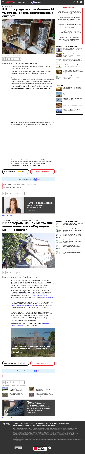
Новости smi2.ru (7, 215)
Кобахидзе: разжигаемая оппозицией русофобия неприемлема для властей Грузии (69, 26)
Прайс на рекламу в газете (27, 423)
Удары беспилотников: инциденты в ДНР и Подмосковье (72, 99)
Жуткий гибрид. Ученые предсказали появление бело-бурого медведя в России (73, 252)
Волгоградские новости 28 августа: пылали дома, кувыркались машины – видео (69, 19)
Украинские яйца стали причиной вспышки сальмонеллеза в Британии (72, 104)
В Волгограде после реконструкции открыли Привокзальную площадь (16, 389)
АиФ (12, 268)
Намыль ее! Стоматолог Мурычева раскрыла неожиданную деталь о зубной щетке (72, 241)
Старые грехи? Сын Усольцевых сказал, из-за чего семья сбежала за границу (72, 61)
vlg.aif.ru (50, 86)
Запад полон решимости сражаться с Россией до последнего (72, 110)
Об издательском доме (42, 423)
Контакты (15, 423)
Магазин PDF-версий (64, 423)
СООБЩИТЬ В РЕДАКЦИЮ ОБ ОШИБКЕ (46, 425)
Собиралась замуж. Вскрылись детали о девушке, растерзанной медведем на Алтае (71, 247)
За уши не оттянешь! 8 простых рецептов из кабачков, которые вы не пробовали (73, 72)
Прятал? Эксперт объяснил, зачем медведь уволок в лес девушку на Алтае (72, 236)
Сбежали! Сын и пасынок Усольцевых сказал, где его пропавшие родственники (73, 225)
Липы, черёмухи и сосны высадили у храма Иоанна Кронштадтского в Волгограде (17, 395)
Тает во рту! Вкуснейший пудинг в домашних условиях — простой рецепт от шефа (72, 55)
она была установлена (25, 294)
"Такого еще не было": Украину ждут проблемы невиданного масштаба (72, 88)
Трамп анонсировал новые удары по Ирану (72, 93)
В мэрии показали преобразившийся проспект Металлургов (43, 389)
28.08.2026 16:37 (6, 220)
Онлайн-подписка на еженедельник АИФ (24, 425)
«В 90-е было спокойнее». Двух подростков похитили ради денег (72, 65)
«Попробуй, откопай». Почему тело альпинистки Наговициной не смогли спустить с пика (72, 50)
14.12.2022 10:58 (6, 6)
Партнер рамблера (27, 447)
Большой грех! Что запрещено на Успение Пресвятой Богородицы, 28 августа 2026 (69, 12)
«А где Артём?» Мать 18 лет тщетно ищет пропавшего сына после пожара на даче (72, 77)
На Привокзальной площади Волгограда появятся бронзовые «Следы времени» (44, 395)
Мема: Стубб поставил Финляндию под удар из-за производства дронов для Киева (69, 32)
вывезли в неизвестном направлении (25, 305)
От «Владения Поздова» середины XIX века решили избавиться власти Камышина (31, 348)
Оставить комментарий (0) (42, 171)
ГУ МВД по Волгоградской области (11, 55)
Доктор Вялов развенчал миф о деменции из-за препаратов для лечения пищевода (69, 39)
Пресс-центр (53, 423)
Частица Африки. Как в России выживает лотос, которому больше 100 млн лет (72, 230)
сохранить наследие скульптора (40, 295)
